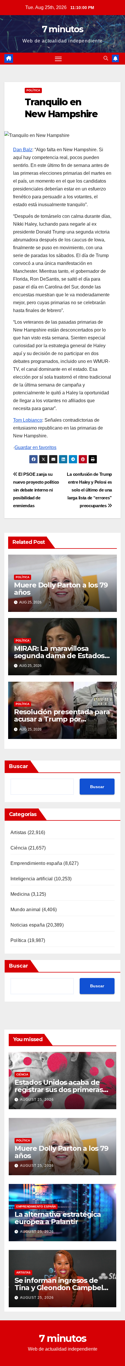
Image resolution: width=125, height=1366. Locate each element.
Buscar (18, 766)
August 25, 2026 (37, 1100)
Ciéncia (18, 847)
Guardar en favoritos (35, 447)
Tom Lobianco (27, 420)
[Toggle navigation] (58, 59)
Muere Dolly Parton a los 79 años (61, 588)
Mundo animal (25, 909)
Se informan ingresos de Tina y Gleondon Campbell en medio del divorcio (60, 1287)
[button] (105, 58)
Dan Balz (22, 149)
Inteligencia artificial (31, 878)
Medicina (20, 894)
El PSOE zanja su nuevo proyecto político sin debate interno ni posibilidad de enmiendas (36, 490)
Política (33, 90)
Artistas (18, 832)
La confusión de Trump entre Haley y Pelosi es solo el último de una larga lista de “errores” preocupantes (89, 490)
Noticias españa (27, 924)
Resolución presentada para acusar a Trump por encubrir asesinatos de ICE (62, 719)
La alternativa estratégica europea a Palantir (58, 1218)
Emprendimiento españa (36, 863)
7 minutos (62, 29)
